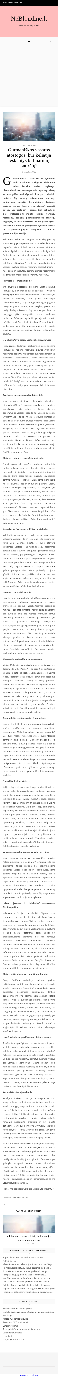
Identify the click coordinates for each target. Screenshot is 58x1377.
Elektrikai (7, 1336)
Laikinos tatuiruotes (12, 1332)
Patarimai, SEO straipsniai (15, 1322)
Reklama (18, 3)
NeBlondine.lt (29, 18)
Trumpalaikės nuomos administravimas (22, 1329)
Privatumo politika (29, 1375)
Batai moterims (10, 1325)
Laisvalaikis (29, 145)
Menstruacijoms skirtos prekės (18, 1308)
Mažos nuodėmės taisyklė (15, 1318)
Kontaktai (8, 3)
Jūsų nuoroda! (13, 1339)
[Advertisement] (29, 76)
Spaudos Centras (20, 1197)
